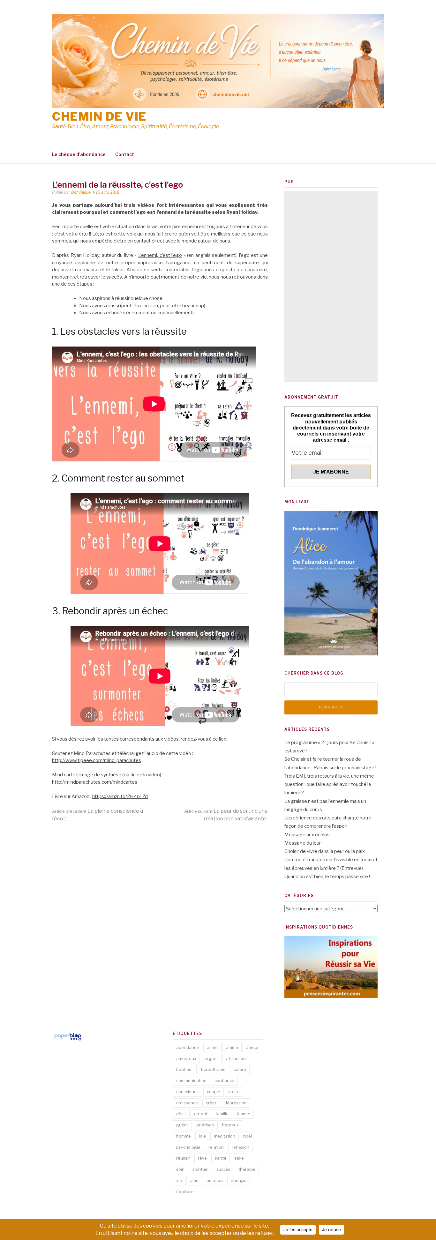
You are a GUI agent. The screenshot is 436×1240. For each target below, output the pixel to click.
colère (240, 1069)
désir (181, 1113)
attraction (236, 1058)
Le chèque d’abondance (79, 154)
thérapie (246, 1169)
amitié (232, 1047)
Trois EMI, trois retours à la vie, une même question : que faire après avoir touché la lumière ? (329, 784)
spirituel (200, 1169)
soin (180, 1169)
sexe (239, 1158)
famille (222, 1113)
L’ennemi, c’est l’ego (160, 255)
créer (211, 1102)
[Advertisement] (331, 286)
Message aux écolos (307, 835)
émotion (215, 1180)
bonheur (184, 1069)
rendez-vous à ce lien (203, 739)
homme (183, 1136)
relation (216, 1147)
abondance (187, 1047)
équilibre (184, 1191)
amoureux (186, 1058)
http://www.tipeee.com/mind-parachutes (96, 760)
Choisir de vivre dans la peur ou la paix (324, 851)
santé (220, 1158)
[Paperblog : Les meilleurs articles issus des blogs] (68, 1040)
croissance (187, 1102)
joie (202, 1136)
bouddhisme (213, 1069)
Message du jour (302, 843)
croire (234, 1091)
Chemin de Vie (99, 116)
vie (179, 1180)
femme (243, 1113)
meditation (224, 1136)
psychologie (188, 1147)
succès (223, 1169)
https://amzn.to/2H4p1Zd (120, 796)
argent (211, 1058)
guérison (205, 1124)
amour (252, 1047)
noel (247, 1136)
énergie (238, 1180)
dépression (235, 1102)
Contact (124, 154)
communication (191, 1080)
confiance (224, 1080)
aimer (212, 1047)
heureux (230, 1124)
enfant (200, 1113)
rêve (202, 1158)
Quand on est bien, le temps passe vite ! (327, 876)
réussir (183, 1158)
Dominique (81, 192)
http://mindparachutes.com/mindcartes (94, 782)
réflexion (240, 1147)
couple (213, 1091)
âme (194, 1180)
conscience (187, 1091)
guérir (182, 1124)
